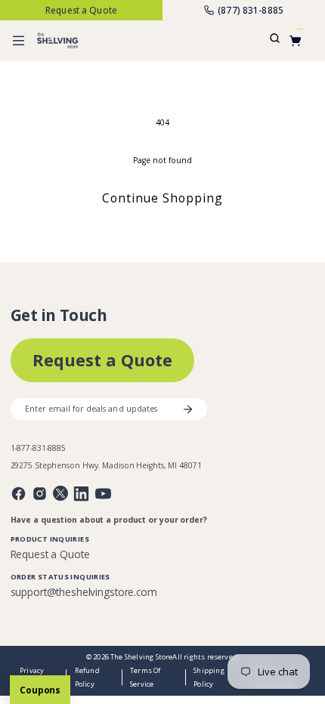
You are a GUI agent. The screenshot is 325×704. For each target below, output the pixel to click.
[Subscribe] (188, 409)
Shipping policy (208, 677)
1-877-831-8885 (39, 448)
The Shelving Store (141, 657)
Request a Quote (102, 360)
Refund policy (87, 677)
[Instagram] (40, 494)
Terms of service (145, 677)
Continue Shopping (163, 198)
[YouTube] (103, 494)
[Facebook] (18, 494)
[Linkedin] (81, 494)
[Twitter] (60, 493)
